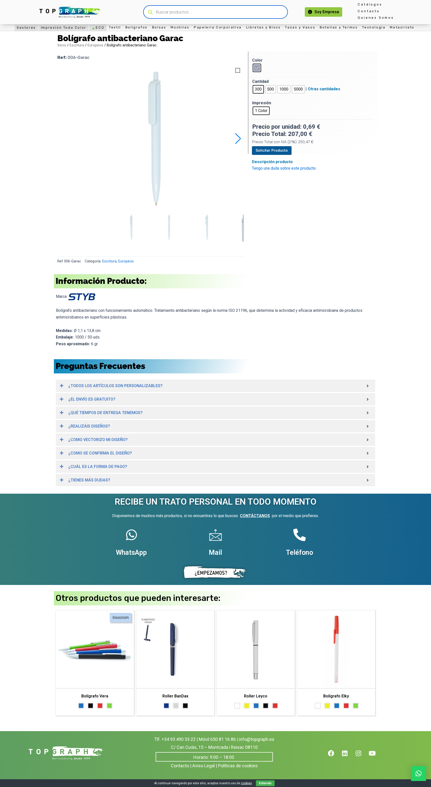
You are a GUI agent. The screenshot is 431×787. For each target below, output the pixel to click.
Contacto (369, 11)
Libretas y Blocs (263, 27)
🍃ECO (97, 27)
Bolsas (159, 27)
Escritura (77, 45)
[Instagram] (361, 756)
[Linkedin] (348, 756)
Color (257, 60)
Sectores (26, 27)
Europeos (95, 45)
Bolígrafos (136, 27)
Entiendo (265, 783)
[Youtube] (375, 756)
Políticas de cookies (238, 765)
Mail (215, 553)
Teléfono (299, 553)
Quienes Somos (376, 17)
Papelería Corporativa (218, 27)
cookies (246, 783)
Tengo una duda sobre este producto (284, 168)
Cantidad (260, 81)
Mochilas (180, 27)
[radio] (257, 68)
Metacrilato (402, 27)
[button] (238, 138)
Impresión (261, 103)
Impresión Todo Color (63, 27)
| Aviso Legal (202, 765)
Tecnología (373, 27)
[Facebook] (334, 756)
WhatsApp (131, 553)
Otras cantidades (324, 89)
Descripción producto (272, 161)
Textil (115, 27)
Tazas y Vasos (300, 27)
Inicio (61, 45)
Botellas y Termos (339, 27)
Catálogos (370, 4)
